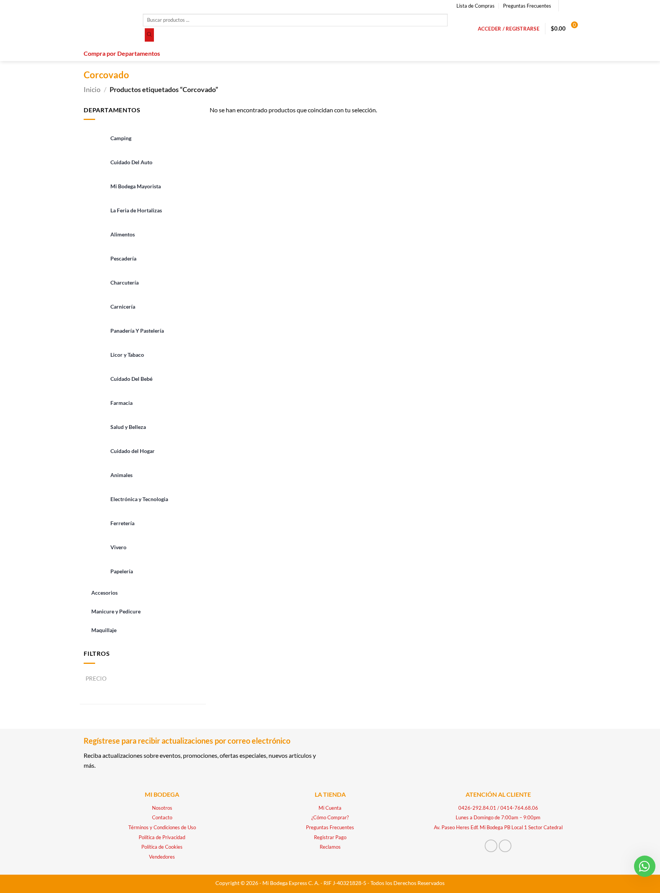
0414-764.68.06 (519, 808)
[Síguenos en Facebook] (565, 5)
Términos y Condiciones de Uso (162, 827)
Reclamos (330, 847)
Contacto (162, 817)
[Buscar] (149, 35)
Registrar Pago (330, 837)
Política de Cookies (162, 847)
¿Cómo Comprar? (330, 817)
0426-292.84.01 (477, 808)
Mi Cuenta (330, 808)
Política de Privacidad (162, 837)
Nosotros (162, 808)
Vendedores (162, 857)
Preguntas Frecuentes (527, 6)
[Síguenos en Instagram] (572, 5)
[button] (508, 28)
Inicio (92, 89)
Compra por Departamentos (122, 53)
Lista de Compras (475, 6)
